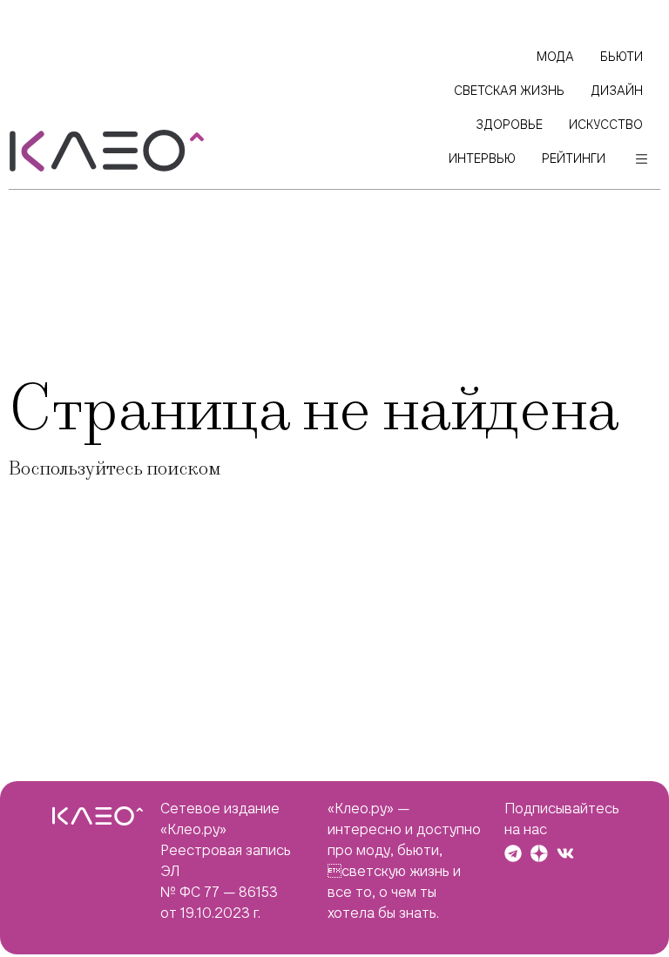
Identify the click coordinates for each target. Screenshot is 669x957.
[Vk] (565, 853)
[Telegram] (513, 853)
